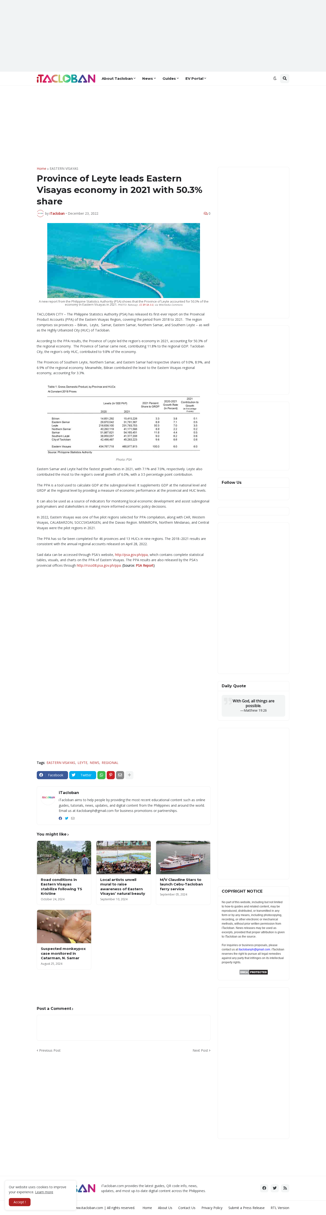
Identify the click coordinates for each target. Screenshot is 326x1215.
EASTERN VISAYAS (64, 168)
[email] (72, 818)
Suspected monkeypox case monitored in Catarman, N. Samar (63, 953)
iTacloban (69, 792)
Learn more (44, 1192)
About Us (165, 1207)
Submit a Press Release (246, 1207)
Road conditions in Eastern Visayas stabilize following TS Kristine (61, 886)
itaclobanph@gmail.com (254, 949)
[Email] (120, 775)
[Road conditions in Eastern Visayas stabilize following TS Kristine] (64, 857)
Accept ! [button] (20, 1202)
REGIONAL (110, 762)
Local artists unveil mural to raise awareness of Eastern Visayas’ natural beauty (122, 886)
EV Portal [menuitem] (194, 78)
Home (41, 168)
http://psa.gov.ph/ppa (131, 554)
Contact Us (186, 1207)
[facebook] (60, 818)
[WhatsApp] (101, 775)
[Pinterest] (111, 775)
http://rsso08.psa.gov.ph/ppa (99, 565)
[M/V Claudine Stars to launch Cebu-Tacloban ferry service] (183, 857)
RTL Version (280, 1207)
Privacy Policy (211, 1207)
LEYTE (82, 762)
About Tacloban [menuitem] (117, 78)
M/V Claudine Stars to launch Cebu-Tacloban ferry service (181, 884)
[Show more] (129, 775)
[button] (275, 78)
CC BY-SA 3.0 (146, 304)
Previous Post (50, 1050)
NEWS (94, 762)
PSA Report (144, 565)
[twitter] (66, 818)
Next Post (200, 1050)
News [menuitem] (147, 78)
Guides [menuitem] (169, 78)
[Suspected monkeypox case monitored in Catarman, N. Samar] (64, 926)
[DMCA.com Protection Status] (253, 973)
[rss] (285, 1188)
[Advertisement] (163, 35)
